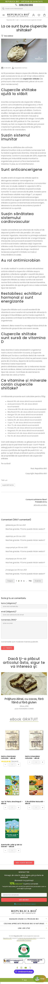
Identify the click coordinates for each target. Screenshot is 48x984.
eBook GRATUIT (24, 719)
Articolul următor (40, 505)
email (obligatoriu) (8, 612)
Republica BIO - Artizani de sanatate (24, 2)
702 (30, 581)
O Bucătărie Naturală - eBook (34, 802)
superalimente (8, 485)
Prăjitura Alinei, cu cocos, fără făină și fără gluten (24, 700)
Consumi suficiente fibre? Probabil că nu (36, 500)
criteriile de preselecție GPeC (27, 938)
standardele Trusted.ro (24, 940)
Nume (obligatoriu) (8, 603)
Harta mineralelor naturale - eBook (32, 757)
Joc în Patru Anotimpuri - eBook (12, 802)
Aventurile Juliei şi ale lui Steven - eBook (11, 846)
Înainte (38, 581)
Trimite (9, 648)
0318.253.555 (26, 5)
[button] (39, 978)
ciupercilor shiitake (31, 78)
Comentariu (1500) (8, 620)
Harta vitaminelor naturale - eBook (8, 757)
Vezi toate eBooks (24, 863)
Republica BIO (18, 15)
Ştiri (18, 20)
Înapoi (10, 581)
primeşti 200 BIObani (26, 904)
